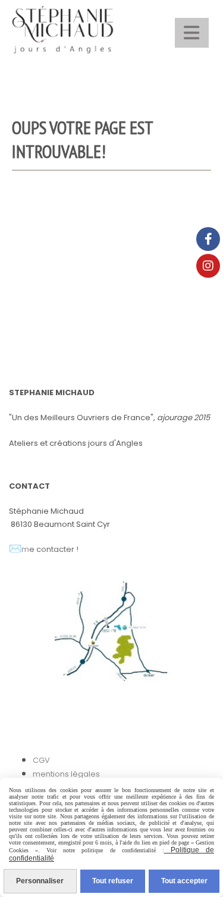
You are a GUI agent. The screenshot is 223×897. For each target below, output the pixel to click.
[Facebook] (208, 239)
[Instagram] (208, 266)
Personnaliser (40, 881)
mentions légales (66, 774)
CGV (41, 760)
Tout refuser (112, 881)
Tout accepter (184, 881)
